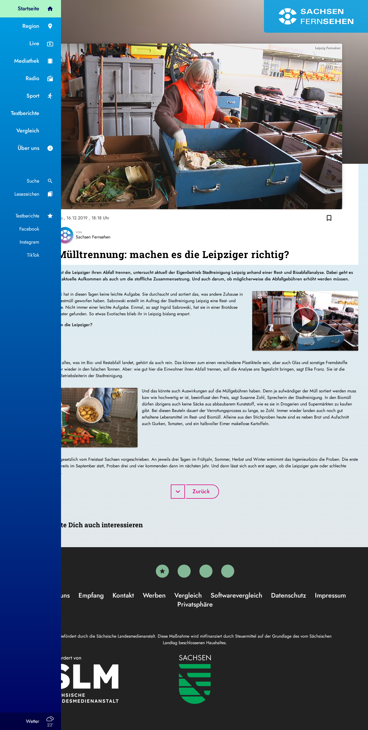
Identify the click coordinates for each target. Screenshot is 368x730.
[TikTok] (227, 571)
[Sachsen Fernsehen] (316, 16)
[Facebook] (184, 571)
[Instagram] (205, 571)
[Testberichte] (162, 571)
